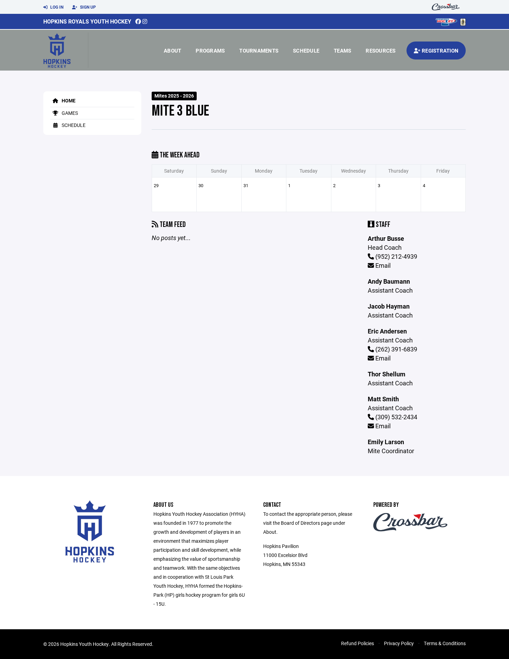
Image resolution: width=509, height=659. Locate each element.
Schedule (306, 50)
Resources (380, 50)
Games (69, 113)
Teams (342, 50)
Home (68, 100)
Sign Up (87, 7)
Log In (56, 7)
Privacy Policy (399, 643)
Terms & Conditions (445, 643)
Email (382, 265)
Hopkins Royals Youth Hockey (87, 21)
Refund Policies (357, 643)
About (172, 50)
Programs (210, 50)
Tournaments (258, 50)
